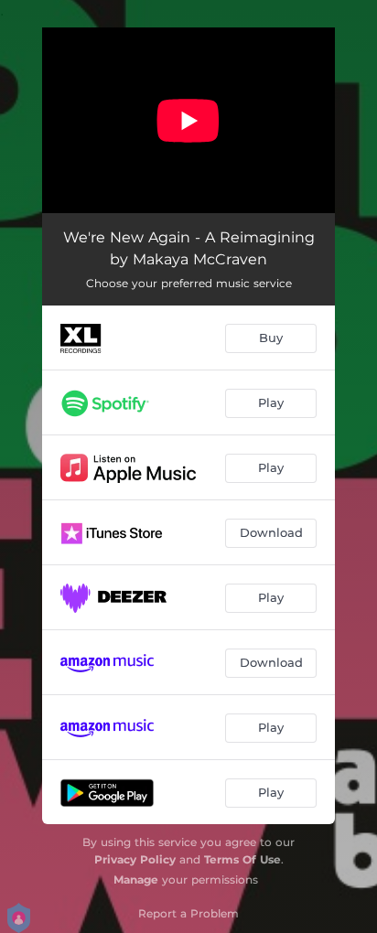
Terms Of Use (242, 859)
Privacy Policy (135, 859)
